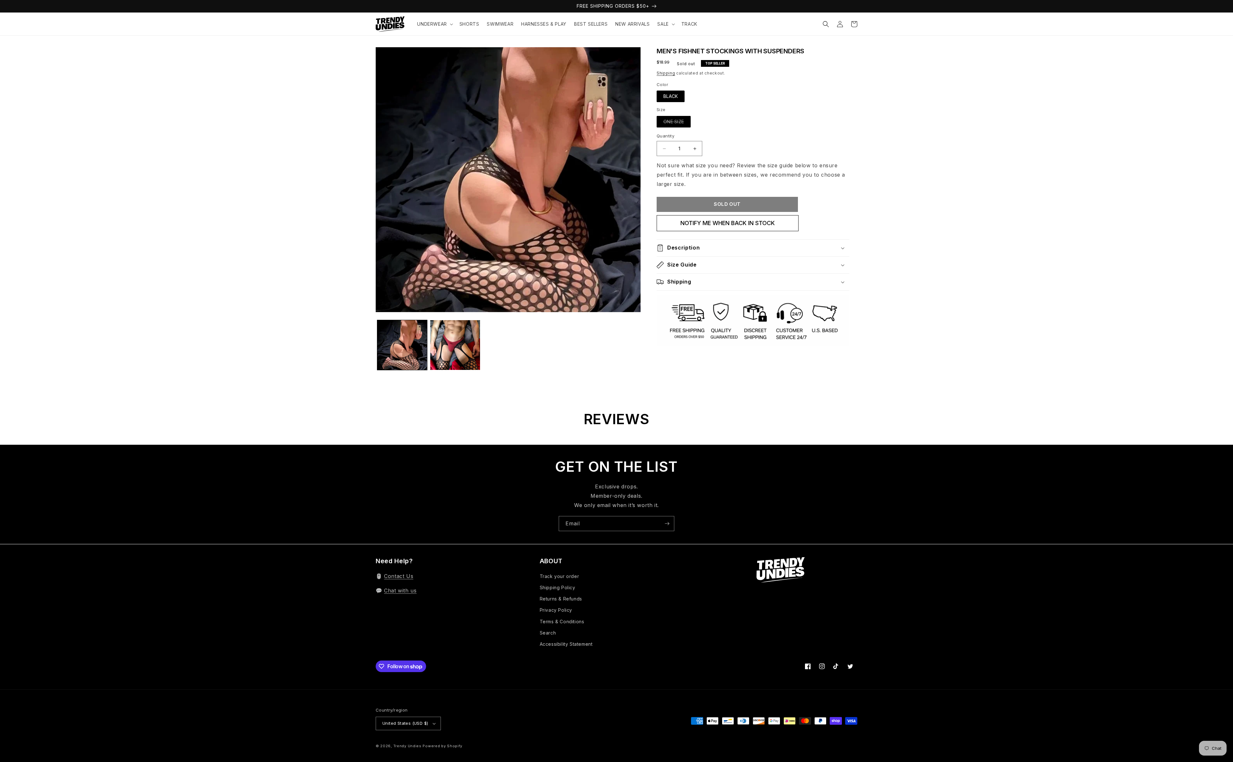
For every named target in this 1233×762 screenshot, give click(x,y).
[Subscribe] (667, 523)
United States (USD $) (405, 723)
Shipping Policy (557, 587)
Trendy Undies (407, 746)
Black (670, 96)
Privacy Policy (556, 610)
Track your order (559, 576)
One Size (673, 121)
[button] (434, 24)
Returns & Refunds (561, 598)
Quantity (665, 135)
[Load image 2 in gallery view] (455, 345)
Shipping (666, 73)
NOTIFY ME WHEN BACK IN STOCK (727, 223)
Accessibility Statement (566, 644)
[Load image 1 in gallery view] (402, 345)
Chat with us (400, 590)
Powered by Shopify (442, 746)
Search (548, 632)
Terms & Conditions (562, 621)
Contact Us (398, 576)
